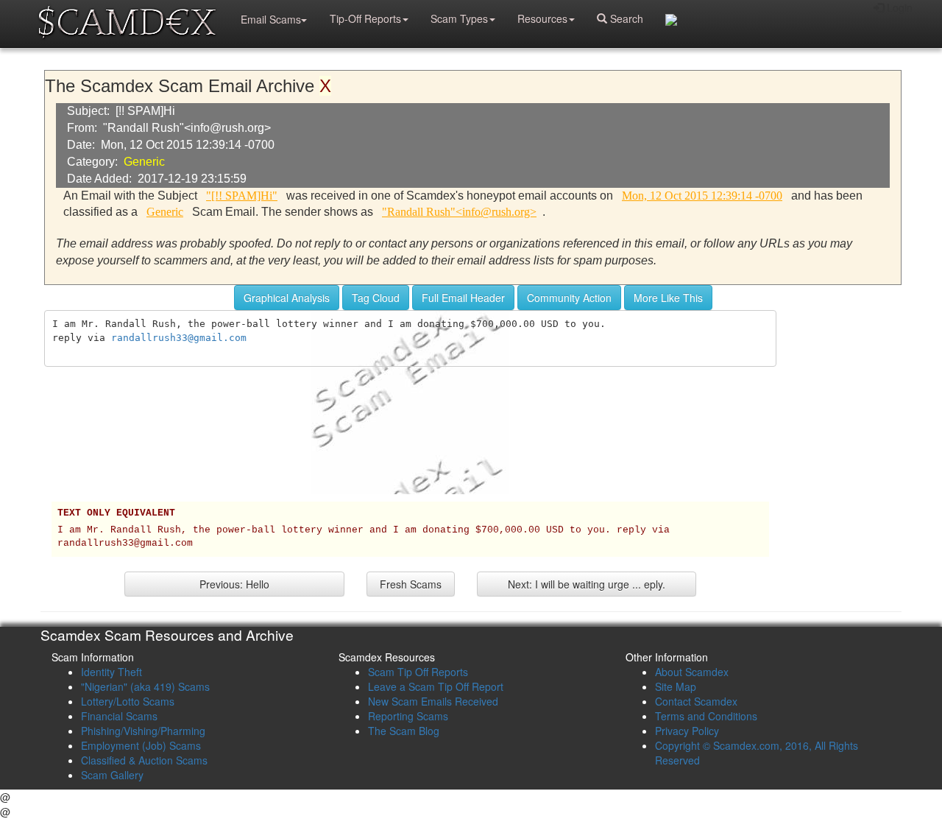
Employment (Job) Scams (141, 745)
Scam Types (459, 18)
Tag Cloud (376, 297)
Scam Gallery (112, 774)
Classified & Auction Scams (144, 760)
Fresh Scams (411, 584)
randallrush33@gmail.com (179, 337)
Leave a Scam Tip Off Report (435, 686)
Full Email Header (463, 297)
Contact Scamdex (696, 701)
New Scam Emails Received (433, 701)
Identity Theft (111, 671)
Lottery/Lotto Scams (127, 701)
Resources (542, 18)
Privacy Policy (687, 730)
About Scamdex (692, 671)
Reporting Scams (408, 716)
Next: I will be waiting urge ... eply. (586, 584)
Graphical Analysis (287, 297)
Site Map (675, 686)
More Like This (668, 297)
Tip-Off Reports (365, 18)
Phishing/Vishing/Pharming (143, 730)
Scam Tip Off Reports (418, 671)
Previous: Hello (234, 584)
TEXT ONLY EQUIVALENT (116, 513)
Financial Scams (119, 716)
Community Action (569, 297)
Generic (144, 161)
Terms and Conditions (706, 716)
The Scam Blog (403, 730)
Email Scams (271, 19)
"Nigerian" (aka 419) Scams (145, 686)
